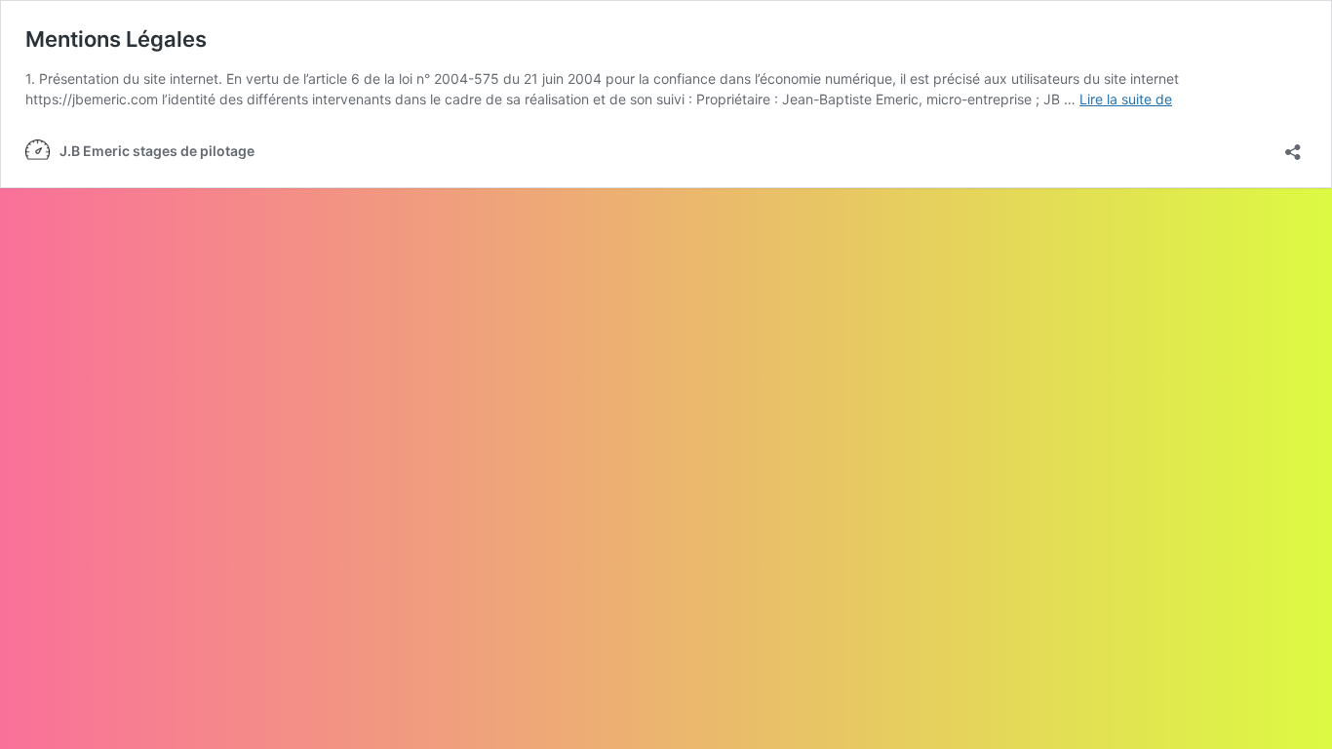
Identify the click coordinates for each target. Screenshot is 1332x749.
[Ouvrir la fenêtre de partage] (1293, 146)
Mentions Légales (116, 39)
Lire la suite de (1125, 99)
